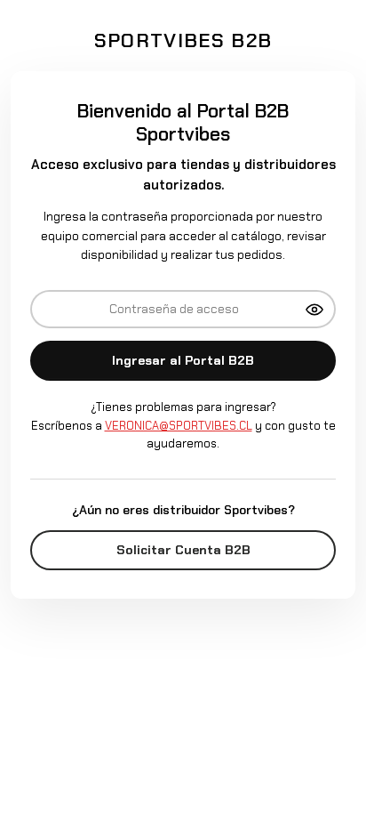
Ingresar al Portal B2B (183, 360)
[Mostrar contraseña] (314, 309)
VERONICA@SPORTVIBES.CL (178, 425)
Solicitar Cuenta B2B (183, 550)
